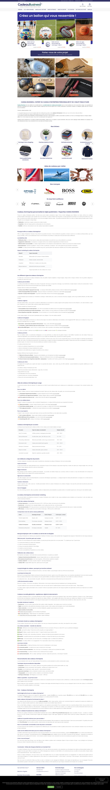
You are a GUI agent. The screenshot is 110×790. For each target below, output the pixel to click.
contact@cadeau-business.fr (87, 0)
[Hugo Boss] (68, 195)
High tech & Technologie (60, 773)
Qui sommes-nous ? (22, 0)
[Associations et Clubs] (83, 180)
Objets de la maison (59, 774)
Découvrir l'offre (36, 75)
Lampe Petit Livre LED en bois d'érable (28, 615)
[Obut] (87, 195)
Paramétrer (58, 786)
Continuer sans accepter (102, 779)
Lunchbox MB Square (24, 613)
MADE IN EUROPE (62, 9)
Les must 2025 (77, 769)
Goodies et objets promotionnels (62, 769)
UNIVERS (20, 9)
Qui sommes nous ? (23, 768)
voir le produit (73, 289)
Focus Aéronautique (78, 773)
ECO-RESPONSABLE (29, 9)
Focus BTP (76, 771)
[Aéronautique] (56, 180)
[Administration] (30, 180)
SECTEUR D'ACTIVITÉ (81, 9)
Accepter (51, 786)
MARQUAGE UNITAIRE (40, 9)
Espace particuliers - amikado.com (67, 0)
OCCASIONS (71, 9)
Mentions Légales (22, 771)
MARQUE (90, 9)
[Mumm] (49, 195)
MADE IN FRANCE (52, 9)
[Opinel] (30, 195)
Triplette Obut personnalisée (26, 611)
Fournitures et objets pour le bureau (62, 771)
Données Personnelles (23, 775)
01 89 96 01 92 (77, 0)
